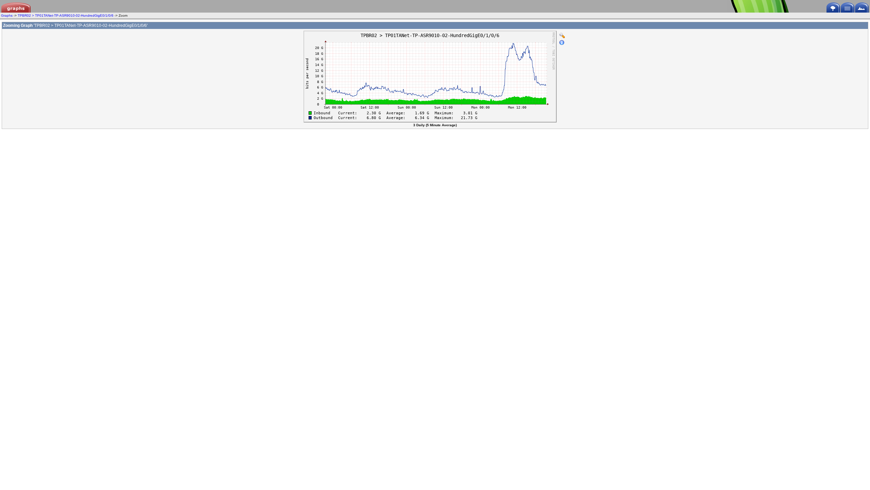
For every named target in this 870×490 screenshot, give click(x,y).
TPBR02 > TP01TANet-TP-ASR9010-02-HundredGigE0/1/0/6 (66, 15)
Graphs (7, 15)
